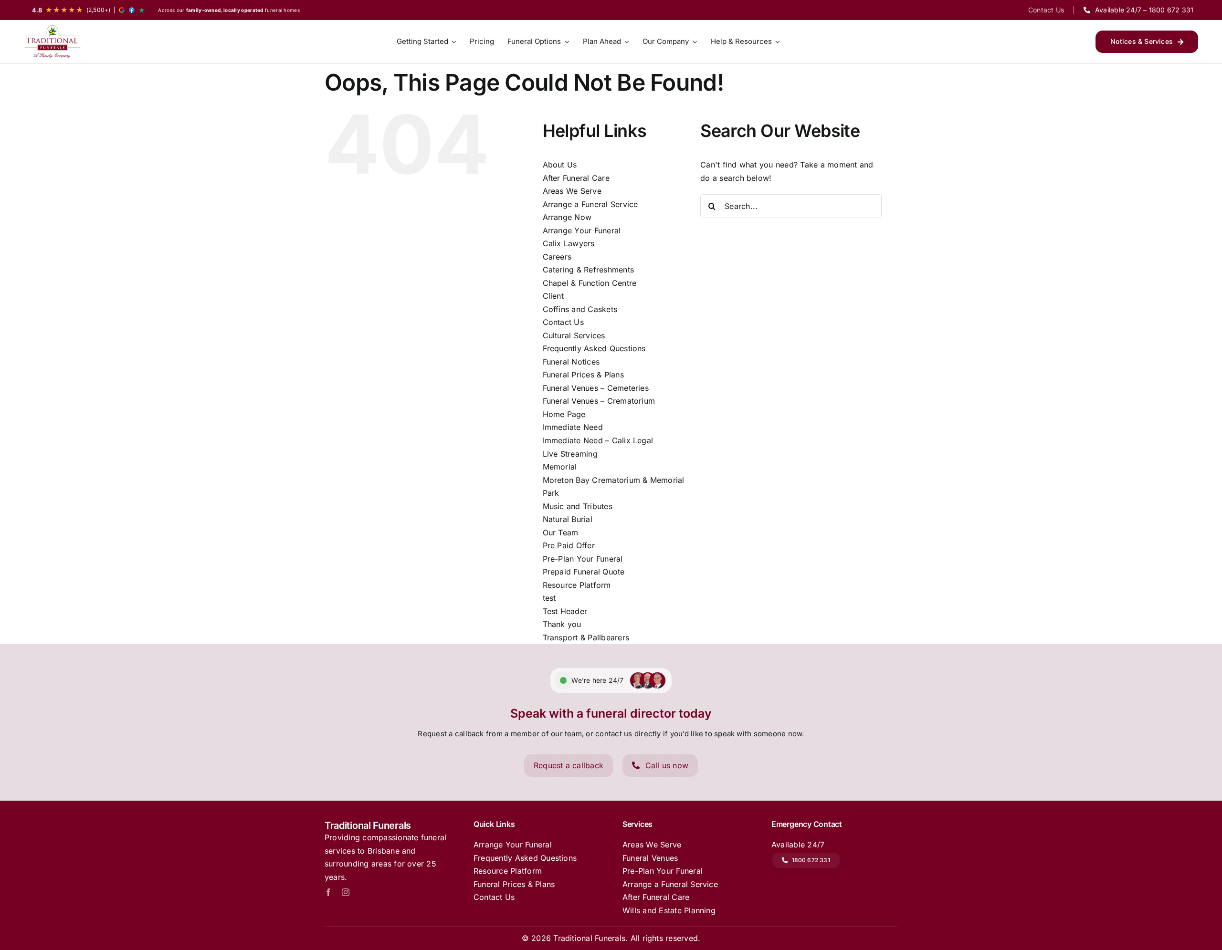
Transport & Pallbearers (586, 637)
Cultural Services (574, 335)
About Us (560, 164)
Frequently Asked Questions (594, 348)
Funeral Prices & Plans (583, 374)
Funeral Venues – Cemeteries (596, 388)
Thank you (562, 624)
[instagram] (345, 892)
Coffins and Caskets (580, 309)
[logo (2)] (52, 42)
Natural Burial (567, 519)
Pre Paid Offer (569, 545)
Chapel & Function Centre (590, 283)
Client (553, 296)
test (549, 598)
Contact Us (563, 322)
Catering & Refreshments (588, 269)
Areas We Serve (572, 191)
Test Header (565, 611)
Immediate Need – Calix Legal (598, 440)
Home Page (564, 414)
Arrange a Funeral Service (590, 204)
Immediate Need (573, 427)
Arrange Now (567, 217)
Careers (557, 256)
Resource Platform (577, 585)
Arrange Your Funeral (582, 230)
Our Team (561, 532)
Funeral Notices (571, 361)
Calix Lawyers (569, 243)
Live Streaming (570, 454)
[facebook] (328, 892)
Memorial (560, 466)
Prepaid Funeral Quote (584, 571)
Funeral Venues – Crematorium (599, 401)
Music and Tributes (577, 506)
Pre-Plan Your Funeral (583, 559)
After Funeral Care (576, 178)
